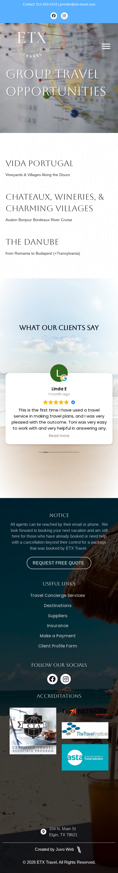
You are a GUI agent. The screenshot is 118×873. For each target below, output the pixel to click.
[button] (52, 679)
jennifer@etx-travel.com (77, 4)
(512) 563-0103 (63, 805)
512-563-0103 (46, 4)
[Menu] (106, 46)
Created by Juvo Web (55, 849)
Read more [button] (59, 435)
